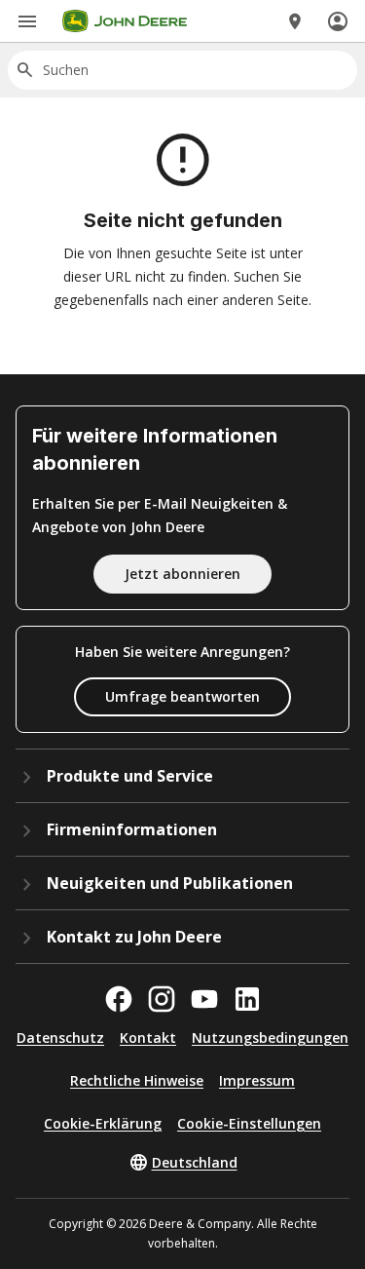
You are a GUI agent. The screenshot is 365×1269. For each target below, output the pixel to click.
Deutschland (194, 1162)
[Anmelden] (337, 21)
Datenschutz (60, 1037)
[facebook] (118, 999)
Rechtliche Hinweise (136, 1080)
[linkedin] (247, 999)
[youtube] (204, 999)
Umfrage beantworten (182, 696)
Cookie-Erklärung (103, 1123)
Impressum (257, 1080)
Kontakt (148, 1037)
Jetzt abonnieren (182, 573)
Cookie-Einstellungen (249, 1123)
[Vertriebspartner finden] (294, 21)
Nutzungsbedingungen (270, 1037)
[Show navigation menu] (27, 21)
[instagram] (161, 999)
